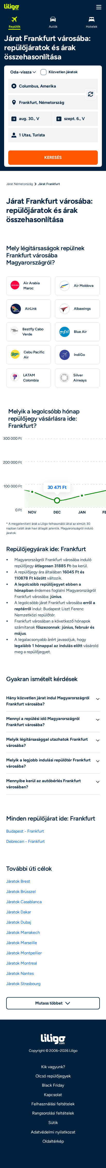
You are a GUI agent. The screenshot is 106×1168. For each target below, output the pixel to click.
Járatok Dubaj (18, 922)
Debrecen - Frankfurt (25, 841)
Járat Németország (19, 184)
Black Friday (53, 1085)
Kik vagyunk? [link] (53, 1066)
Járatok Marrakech (23, 932)
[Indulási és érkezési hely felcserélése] (90, 94)
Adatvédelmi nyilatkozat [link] (53, 1132)
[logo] (11, 7)
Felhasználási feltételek (53, 1103)
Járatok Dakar (18, 912)
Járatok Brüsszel (21, 891)
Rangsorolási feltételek (53, 1113)
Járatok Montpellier (24, 953)
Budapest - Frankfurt (25, 831)
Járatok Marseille (21, 942)
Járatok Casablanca (24, 901)
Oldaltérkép (53, 1141)
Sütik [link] (53, 1122)
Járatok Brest (18, 881)
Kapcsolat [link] (53, 1094)
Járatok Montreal (21, 963)
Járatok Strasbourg (23, 983)
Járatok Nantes (20, 973)
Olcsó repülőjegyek (53, 1076)
